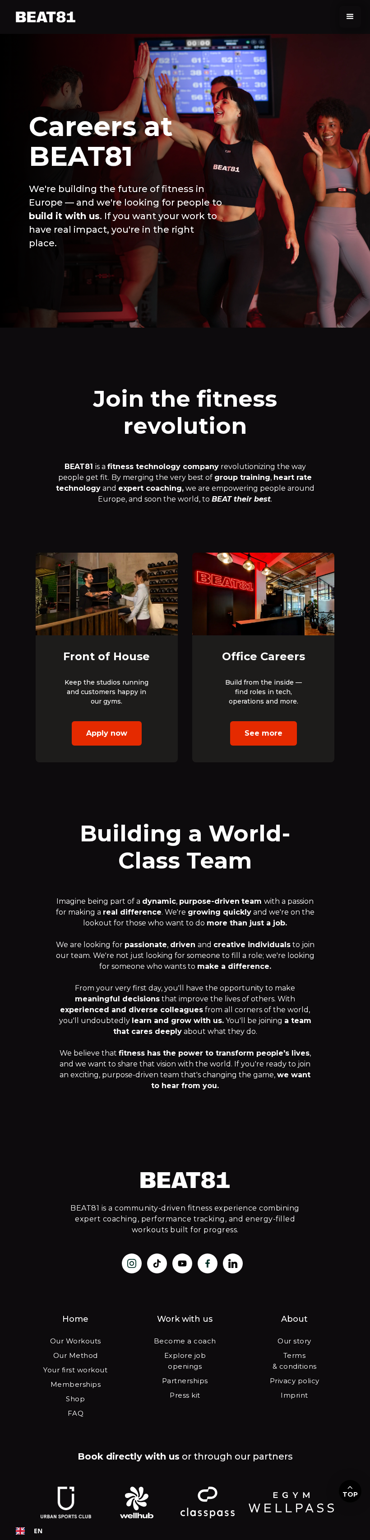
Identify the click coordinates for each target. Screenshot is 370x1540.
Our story (294, 1341)
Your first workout (75, 1370)
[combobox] (29, 1531)
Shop (75, 1398)
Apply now (106, 733)
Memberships (76, 1384)
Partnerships (185, 1380)
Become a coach (185, 1341)
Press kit (185, 1395)
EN (38, 1530)
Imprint (294, 1395)
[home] (46, 17)
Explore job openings (185, 1361)
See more (263, 733)
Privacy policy (294, 1380)
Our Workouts (75, 1341)
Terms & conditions (295, 1361)
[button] (350, 17)
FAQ (76, 1413)
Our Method (75, 1355)
